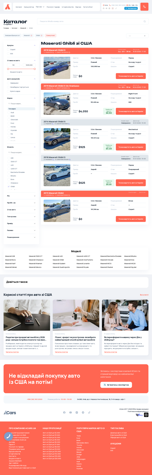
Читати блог (88, 7)
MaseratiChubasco (36, 260)
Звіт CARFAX (13, 463)
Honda (13, 127)
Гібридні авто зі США (118, 437)
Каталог (19, 7)
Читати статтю (12, 352)
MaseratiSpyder (130, 267)
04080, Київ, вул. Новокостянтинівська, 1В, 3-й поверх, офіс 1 (101, 399)
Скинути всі (50, 35)
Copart (12, 49)
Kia (12, 134)
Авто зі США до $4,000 (51, 437)
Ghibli (13, 186)
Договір (12, 442)
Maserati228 (10, 256)
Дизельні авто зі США (118, 433)
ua (133, 5)
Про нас (39, 7)
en (129, 5)
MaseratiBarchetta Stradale (110, 256)
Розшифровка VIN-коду (17, 465)
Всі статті (144, 295)
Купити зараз (15, 91)
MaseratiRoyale (83, 267)
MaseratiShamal (106, 267)
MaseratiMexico (35, 267)
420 (12, 165)
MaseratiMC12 (105, 263)
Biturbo (13, 176)
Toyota (79, 445)
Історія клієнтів (68, 7)
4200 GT (14, 169)
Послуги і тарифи (53, 7)
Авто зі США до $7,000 (51, 444)
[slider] (8, 69)
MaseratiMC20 (130, 263)
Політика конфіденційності (138, 411)
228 (12, 158)
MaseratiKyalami (59, 263)
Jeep (78, 457)
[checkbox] (8, 49)
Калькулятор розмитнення (19, 433)
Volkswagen (81, 459)
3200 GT (14, 161)
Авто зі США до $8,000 (51, 447)
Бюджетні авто (16, 72)
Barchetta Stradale (18, 172)
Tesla (79, 436)
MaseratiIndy (129, 260)
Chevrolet (14, 120)
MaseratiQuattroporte (61, 267)
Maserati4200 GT (83, 256)
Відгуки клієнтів (15, 451)
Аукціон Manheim (15, 461)
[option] (21, 112)
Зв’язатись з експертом (118, 385)
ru (137, 5)
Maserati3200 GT (35, 256)
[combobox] (137, 36)
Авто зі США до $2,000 (51, 433)
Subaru (79, 464)
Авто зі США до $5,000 (51, 440)
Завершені (14, 83)
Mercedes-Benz (83, 443)
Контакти (12, 456)
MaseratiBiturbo (130, 256)
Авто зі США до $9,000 (51, 449)
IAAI (11, 54)
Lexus (13, 137)
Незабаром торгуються (19, 87)
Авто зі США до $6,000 (51, 442)
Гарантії (12, 444)
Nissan (79, 452)
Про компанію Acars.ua (17, 440)
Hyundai (14, 130)
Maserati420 (58, 256)
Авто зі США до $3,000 (51, 435)
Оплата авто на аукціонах (19, 437)
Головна (6, 28)
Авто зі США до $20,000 (52, 458)
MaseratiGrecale (106, 260)
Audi (12, 112)
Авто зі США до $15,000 (52, 456)
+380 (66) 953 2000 (118, 5)
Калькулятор (29, 7)
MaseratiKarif (10, 263)
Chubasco (14, 183)
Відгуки (78, 7)
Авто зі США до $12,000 (52, 454)
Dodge (79, 454)
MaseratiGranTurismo (85, 260)
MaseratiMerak (11, 267)
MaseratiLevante (83, 263)
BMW (12, 116)
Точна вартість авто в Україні (131, 76)
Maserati (23, 28)
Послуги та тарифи (16, 447)
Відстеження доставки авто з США (22, 468)
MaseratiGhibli (58, 260)
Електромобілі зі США (118, 435)
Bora (12, 179)
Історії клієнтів (14, 454)
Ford (12, 123)
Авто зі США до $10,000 (52, 451)
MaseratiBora (10, 260)
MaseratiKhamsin (35, 263)
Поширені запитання (17, 449)
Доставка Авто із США (17, 435)
